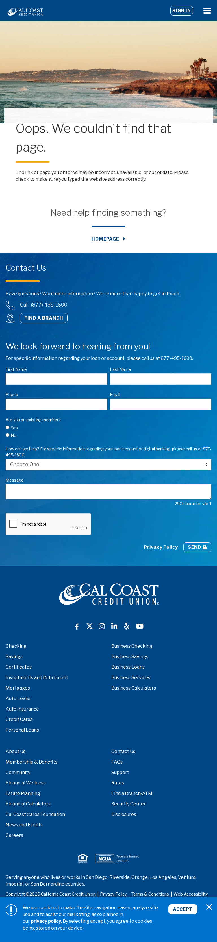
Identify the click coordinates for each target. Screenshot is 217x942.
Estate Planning (23, 793)
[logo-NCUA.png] (117, 858)
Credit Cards (19, 719)
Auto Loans (18, 698)
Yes (14, 427)
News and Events (24, 825)
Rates (117, 783)
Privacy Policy (161, 547)
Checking (16, 646)
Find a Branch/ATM (131, 793)
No (13, 435)
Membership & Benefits (31, 762)
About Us (15, 751)
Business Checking (131, 646)
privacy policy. (46, 921)
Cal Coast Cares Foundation (35, 814)
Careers (14, 835)
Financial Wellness (26, 783)
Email (115, 394)
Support (120, 772)
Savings (14, 656)
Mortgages (18, 688)
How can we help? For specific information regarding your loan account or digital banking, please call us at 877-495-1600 (108, 451)
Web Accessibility (190, 894)
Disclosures (123, 814)
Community (18, 772)
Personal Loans (22, 730)
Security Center (128, 804)
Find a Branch (43, 318)
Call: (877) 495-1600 (43, 305)
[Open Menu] (207, 10)
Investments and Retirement (37, 677)
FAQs (117, 762)
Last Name (120, 369)
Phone (12, 394)
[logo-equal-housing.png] (83, 858)
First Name (16, 369)
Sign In (181, 10)
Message (15, 480)
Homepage (105, 239)
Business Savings (129, 656)
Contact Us (123, 751)
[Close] (209, 907)
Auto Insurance (22, 709)
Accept (183, 909)
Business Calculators (133, 688)
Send (195, 547)
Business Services (130, 677)
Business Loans (128, 667)
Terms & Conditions (150, 894)
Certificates (19, 667)
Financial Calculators (28, 804)
